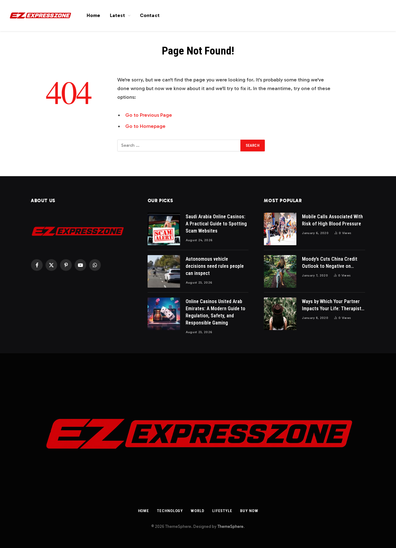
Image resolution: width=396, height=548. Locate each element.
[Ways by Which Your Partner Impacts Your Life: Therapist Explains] (280, 314)
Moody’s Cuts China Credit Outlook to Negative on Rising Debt (329, 263)
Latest (117, 15)
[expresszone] (40, 15)
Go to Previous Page (148, 115)
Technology (170, 510)
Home (94, 15)
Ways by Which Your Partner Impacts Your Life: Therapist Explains (331, 305)
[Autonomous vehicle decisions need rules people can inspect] (164, 271)
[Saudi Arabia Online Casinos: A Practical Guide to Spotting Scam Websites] (164, 229)
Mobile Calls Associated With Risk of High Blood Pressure (332, 220)
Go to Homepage (145, 126)
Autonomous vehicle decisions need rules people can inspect (215, 266)
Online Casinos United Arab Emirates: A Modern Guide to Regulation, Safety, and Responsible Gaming (215, 312)
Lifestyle (222, 510)
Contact (150, 15)
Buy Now (249, 510)
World (197, 510)
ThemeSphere (230, 526)
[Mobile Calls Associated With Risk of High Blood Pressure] (280, 229)
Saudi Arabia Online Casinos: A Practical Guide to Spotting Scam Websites (216, 224)
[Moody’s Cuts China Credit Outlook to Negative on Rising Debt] (280, 271)
